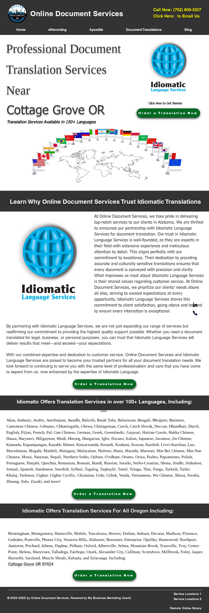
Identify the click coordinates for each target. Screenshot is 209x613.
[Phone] (195, 313)
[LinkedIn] (195, 305)
